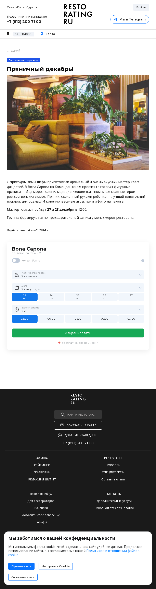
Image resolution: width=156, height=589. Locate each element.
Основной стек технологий (114, 508)
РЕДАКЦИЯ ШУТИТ (42, 479)
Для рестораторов (41, 501)
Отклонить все (23, 577)
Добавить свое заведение (41, 515)
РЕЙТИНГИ (42, 465)
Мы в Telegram (132, 19)
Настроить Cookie (56, 566)
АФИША (42, 458)
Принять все (21, 566)
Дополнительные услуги (114, 501)
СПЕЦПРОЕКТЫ (113, 472)
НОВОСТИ (113, 465)
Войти (141, 7)
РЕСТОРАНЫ (113, 458)
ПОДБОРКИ (42, 472)
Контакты (114, 494)
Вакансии (41, 508)
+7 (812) (78, 443)
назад (15, 51)
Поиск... (26, 34)
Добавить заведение (81, 435)
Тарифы (41, 522)
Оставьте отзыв (113, 479)
